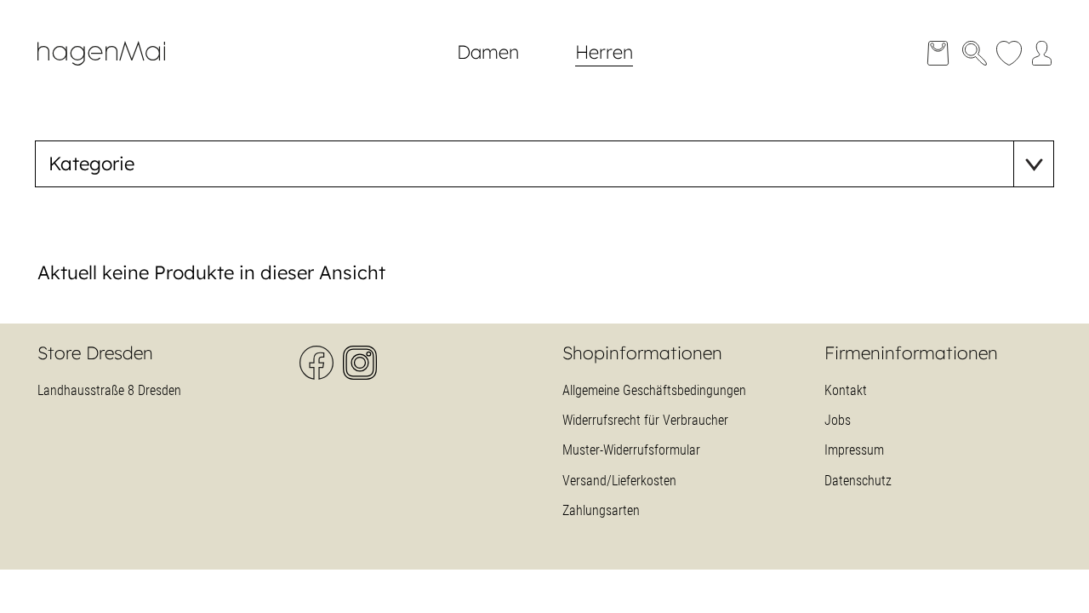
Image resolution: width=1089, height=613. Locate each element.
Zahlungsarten (601, 510)
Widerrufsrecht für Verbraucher (645, 420)
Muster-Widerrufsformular (631, 450)
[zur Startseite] (114, 73)
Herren (604, 52)
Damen (488, 52)
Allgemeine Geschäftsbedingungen (654, 390)
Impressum (854, 450)
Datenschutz (858, 481)
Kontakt (845, 390)
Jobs (837, 420)
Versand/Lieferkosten (619, 481)
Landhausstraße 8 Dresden (109, 390)
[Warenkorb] (938, 53)
